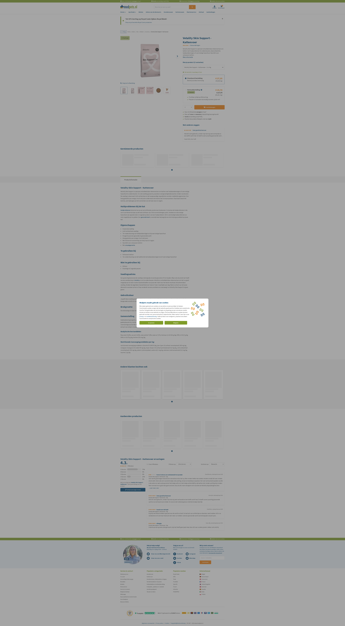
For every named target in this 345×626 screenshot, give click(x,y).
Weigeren (175, 323)
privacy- (141, 316)
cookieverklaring (151, 316)
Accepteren (151, 323)
